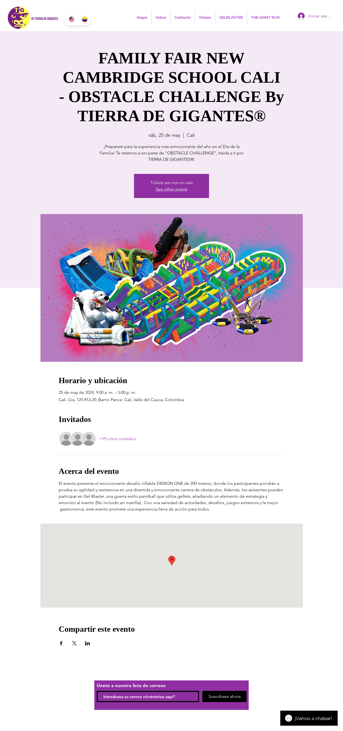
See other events (172, 189)
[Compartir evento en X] (74, 643)
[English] (71, 19)
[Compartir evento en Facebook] (61, 643)
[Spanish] (84, 19)
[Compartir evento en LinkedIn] (87, 643)
